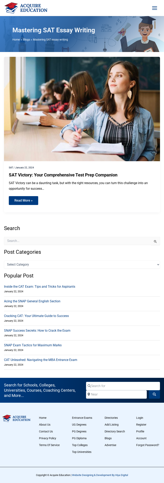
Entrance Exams (82, 417)
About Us (44, 424)
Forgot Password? (147, 445)
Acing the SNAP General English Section (32, 301)
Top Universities (81, 451)
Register (141, 424)
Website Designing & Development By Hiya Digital (100, 475)
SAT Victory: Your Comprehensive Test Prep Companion (63, 174)
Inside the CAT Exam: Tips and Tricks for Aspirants (39, 286)
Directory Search (115, 431)
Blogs (108, 438)
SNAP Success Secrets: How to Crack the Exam (37, 330)
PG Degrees (79, 431)
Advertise (110, 445)
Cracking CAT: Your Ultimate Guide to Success (36, 316)
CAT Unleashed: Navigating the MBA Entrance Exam (40, 360)
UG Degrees (79, 424)
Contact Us (46, 431)
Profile (140, 431)
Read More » (25, 199)
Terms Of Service (49, 445)
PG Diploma (79, 438)
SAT (11, 167)
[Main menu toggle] (154, 8)
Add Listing (112, 424)
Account (141, 438)
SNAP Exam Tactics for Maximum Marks (33, 345)
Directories (111, 417)
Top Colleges (80, 445)
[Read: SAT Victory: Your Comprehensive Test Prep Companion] (82, 109)
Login (139, 417)
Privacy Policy (47, 438)
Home (42, 417)
